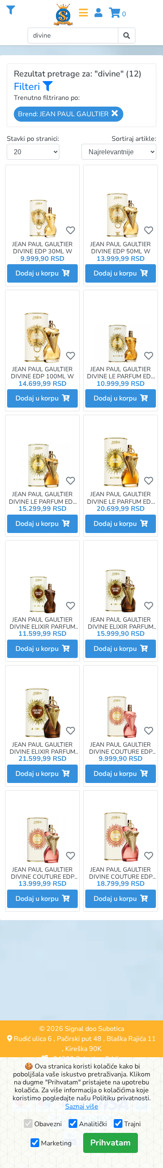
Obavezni (48, 1124)
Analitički (93, 1124)
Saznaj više (81, 1106)
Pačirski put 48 (79, 1038)
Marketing (56, 1143)
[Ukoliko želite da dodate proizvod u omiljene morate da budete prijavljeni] (70, 230)
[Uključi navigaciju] (83, 13)
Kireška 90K (83, 1048)
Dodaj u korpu (38, 273)
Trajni (132, 1124)
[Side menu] (10, 10)
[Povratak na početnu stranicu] (63, 14)
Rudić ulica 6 (33, 1038)
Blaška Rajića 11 (131, 1038)
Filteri (28, 86)
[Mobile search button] (126, 35)
